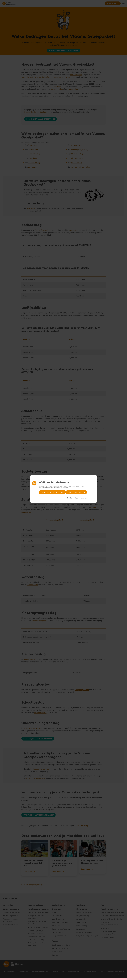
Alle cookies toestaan (76, 492)
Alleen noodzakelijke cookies (52, 492)
